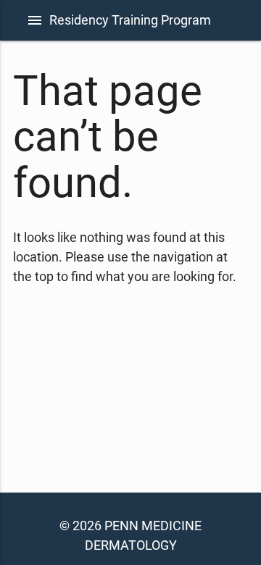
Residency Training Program (130, 20)
